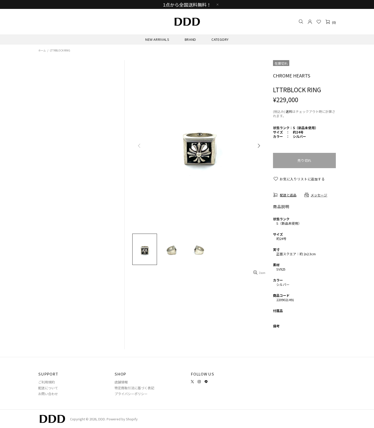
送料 (289, 111)
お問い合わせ (48, 394)
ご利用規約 (46, 382)
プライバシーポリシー (131, 394)
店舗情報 (121, 382)
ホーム (42, 50)
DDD (187, 21)
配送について (48, 388)
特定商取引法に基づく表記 (134, 388)
